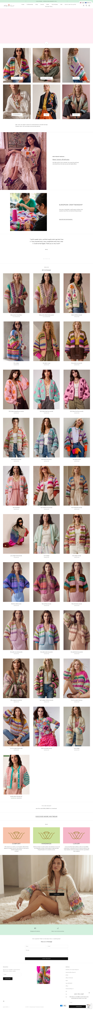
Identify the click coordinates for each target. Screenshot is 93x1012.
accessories (16, 114)
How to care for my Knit (70, 4)
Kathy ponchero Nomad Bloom (16, 315)
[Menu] (91, 1004)
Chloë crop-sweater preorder (46, 748)
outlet (76, 114)
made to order (46, 78)
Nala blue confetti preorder (16, 603)
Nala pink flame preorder (46, 603)
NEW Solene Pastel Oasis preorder (46, 411)
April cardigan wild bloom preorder (46, 700)
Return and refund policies (58, 931)
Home (23, 4)
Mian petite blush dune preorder (77, 652)
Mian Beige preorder (77, 459)
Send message (46, 958)
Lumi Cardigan (46, 555)
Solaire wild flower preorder (76, 315)
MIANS (76, 78)
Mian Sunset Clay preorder (16, 459)
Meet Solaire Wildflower (61, 159)
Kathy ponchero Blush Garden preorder (46, 315)
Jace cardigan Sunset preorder (16, 555)
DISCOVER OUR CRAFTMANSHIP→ (66, 219)
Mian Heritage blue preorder (76, 507)
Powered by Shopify (40, 1006)
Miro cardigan (16, 363)
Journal (42, 4)
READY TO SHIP (17, 78)
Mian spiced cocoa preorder (76, 363)
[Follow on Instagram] (3, 1001)
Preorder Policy (48, 6)
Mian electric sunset (46, 363)
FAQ (61, 4)
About (47, 4)
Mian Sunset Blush (16, 507)
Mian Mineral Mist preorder (46, 459)
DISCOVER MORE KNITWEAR (46, 816)
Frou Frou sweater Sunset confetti (16, 748)
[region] (46, 25)
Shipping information (35, 931)
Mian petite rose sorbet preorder (16, 652)
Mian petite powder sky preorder (46, 652)
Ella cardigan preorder (76, 555)
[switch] (89, 1007)
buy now (46, 25)
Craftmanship (30, 4)
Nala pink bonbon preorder (77, 603)
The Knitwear (55, 4)
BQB (46, 114)
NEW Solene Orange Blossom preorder (16, 411)
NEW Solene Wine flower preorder (76, 411)
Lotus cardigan (76, 748)
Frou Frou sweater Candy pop (76, 700)
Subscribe (79, 1006)
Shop (36, 4)
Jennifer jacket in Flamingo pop (16, 796)
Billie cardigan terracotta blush (16, 700)
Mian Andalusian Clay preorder (46, 507)
